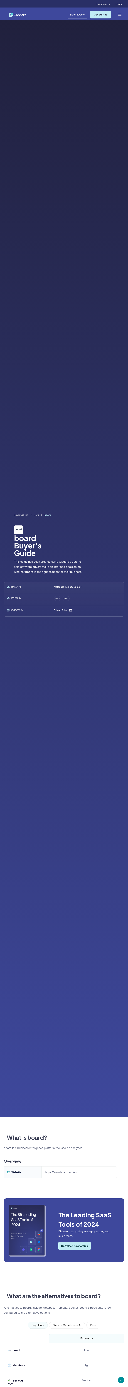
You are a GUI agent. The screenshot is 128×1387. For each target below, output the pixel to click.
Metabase (59, 587)
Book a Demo (77, 14)
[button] (103, 4)
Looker (77, 587)
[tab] (38, 1325)
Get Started (100, 14)
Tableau (69, 587)
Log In (119, 4)
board (16, 1350)
